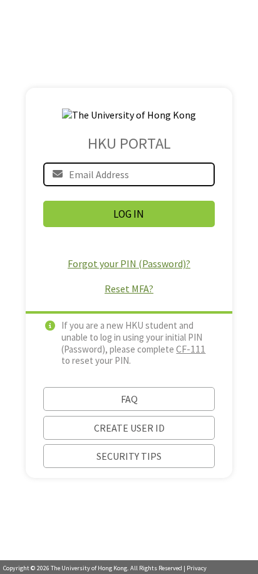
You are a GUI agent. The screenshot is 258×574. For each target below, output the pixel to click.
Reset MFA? (129, 288)
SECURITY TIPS (129, 456)
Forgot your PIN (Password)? (129, 263)
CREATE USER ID (129, 428)
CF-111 (190, 349)
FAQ (129, 399)
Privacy (197, 568)
